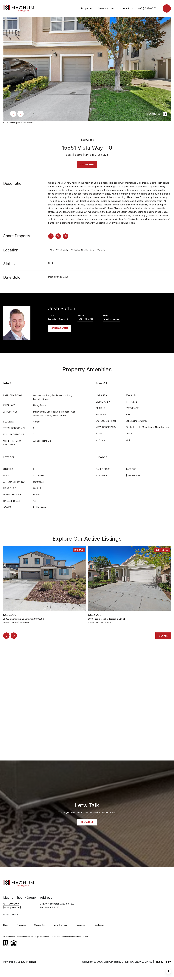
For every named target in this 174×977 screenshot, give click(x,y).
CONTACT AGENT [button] (59, 328)
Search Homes (106, 8)
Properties (87, 8)
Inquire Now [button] (87, 164)
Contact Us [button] (87, 822)
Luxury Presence (27, 961)
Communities (40, 925)
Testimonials (80, 925)
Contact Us (126, 8)
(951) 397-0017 (147, 8)
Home (6, 925)
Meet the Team (60, 925)
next (20, 114)
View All (163, 636)
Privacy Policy (163, 961)
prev (13, 114)
